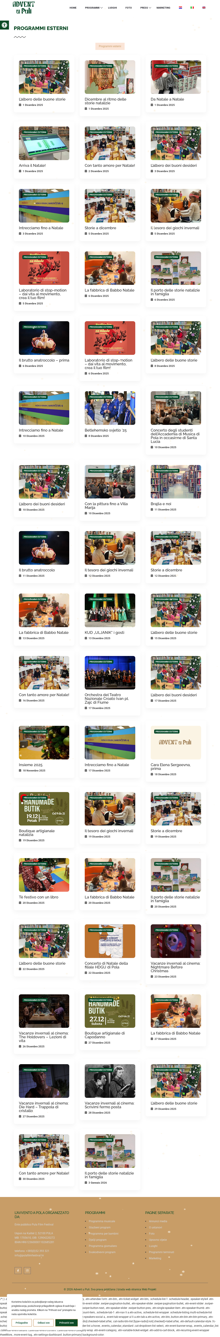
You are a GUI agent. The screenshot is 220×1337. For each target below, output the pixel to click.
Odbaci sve (44, 1322)
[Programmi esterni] (44, 77)
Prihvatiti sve (66, 1322)
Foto (128, 7)
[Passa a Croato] (180, 8)
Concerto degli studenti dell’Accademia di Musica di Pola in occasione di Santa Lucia (175, 436)
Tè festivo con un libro (38, 897)
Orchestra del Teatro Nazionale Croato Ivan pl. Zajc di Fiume (107, 699)
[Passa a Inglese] (203, 8)
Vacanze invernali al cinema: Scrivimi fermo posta (109, 1105)
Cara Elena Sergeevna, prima (171, 767)
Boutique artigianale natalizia (37, 833)
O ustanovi (155, 1227)
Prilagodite (22, 1322)
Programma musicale (102, 1221)
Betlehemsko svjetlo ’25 (106, 430)
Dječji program (98, 1239)
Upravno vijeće (158, 1239)
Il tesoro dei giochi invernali (175, 228)
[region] (44, 1312)
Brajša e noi (161, 504)
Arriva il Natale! (32, 165)
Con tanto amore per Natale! (110, 165)
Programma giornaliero (103, 1246)
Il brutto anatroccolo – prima (44, 360)
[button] (4, 25)
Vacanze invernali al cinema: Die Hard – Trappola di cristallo (43, 1107)
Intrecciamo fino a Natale (41, 228)
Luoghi (112, 7)
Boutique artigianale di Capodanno (105, 1035)
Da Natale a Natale (167, 99)
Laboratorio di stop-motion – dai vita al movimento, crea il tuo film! (43, 294)
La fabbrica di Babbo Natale (109, 290)
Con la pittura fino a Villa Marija (106, 506)
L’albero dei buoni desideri (174, 165)
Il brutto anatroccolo (37, 570)
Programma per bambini (103, 1233)
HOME (73, 7)
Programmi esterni (110, 46)
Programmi (92, 7)
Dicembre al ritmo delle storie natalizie (105, 101)
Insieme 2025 (30, 765)
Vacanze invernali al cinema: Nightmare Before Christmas (175, 967)
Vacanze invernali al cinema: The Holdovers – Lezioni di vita (43, 1037)
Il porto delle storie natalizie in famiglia (175, 292)
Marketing (163, 7)
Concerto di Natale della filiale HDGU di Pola (106, 965)
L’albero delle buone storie (42, 99)
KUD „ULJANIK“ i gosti (104, 632)
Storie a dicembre (100, 228)
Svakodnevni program (102, 1252)
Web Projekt (149, 1289)
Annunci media (158, 1221)
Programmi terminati (161, 1252)
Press (144, 7)
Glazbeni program (100, 1227)
